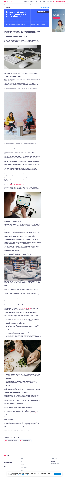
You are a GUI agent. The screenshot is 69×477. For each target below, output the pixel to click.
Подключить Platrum (60, 1)
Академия (22, 464)
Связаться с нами (54, 458)
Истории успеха (49, 1)
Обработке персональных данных (22, 474)
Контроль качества (24, 467)
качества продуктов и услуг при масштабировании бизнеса (26, 412)
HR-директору (38, 1)
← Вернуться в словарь (45, 7)
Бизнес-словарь (9, 7)
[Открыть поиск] (54, 1)
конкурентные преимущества (25, 308)
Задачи (22, 461)
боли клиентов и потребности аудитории (16, 184)
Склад (22, 470)
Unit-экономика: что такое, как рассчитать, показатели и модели (24, 432)
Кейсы (44, 1)
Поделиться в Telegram (25, 440)
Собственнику (25, 1)
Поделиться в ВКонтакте (12, 440)
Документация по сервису (55, 463)
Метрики (22, 458)
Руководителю (32, 1)
